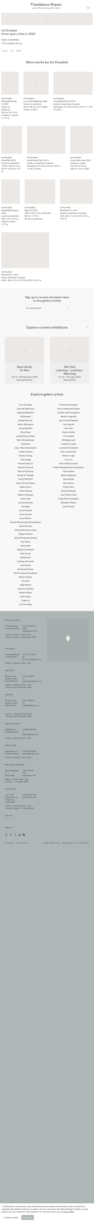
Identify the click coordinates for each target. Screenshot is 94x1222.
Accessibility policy (22, 843)
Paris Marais (10, 649)
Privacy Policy (68, 1212)
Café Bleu (9, 695)
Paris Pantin (9, 670)
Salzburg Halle (10, 745)
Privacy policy (9, 843)
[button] (68, 638)
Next (87, 327)
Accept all (27, 1217)
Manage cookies (11, 1217)
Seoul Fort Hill (10, 789)
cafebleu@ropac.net (30, 705)
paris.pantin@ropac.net (31, 681)
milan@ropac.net (29, 775)
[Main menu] (88, 8)
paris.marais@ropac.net (31, 659)
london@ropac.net (29, 631)
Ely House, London (12, 620)
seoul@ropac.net (29, 797)
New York (8, 816)
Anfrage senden (67, 308)
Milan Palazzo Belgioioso (14, 765)
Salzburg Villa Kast (12, 724)
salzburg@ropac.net (30, 734)
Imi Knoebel (9, 30)
